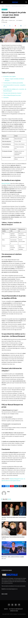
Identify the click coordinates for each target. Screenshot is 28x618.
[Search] (26, 2)
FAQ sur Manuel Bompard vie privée (12, 95)
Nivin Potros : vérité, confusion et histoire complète (13, 556)
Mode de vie (4, 9)
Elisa (6, 20)
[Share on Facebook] (4, 25)
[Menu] (2, 2)
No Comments (19, 20)
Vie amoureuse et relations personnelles (13, 82)
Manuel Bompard (6, 183)
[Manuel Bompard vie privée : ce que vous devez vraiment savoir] (14, 35)
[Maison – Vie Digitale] (14, 2)
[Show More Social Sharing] (25, 25)
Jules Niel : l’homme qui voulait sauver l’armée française (14, 517)
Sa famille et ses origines (9, 76)
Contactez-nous (14, 610)
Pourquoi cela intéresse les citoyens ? (12, 93)
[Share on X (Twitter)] (10, 25)
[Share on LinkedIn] (21, 25)
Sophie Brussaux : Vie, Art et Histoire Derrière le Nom (13, 537)
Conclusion (6, 97)
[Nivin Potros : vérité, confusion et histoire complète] (14, 548)
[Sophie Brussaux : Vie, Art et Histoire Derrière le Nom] (14, 528)
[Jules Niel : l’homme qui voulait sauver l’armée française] (14, 509)
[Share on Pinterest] (15, 25)
